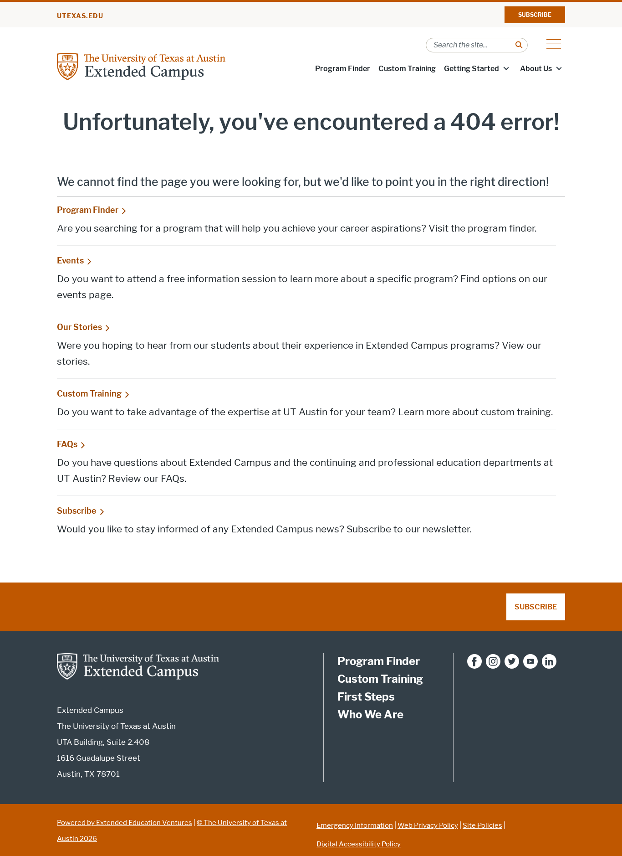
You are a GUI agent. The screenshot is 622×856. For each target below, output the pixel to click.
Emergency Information (354, 825)
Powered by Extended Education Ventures (124, 823)
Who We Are (370, 714)
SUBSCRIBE (534, 14)
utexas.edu (80, 16)
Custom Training (407, 68)
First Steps (366, 696)
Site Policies (482, 825)
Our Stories (79, 327)
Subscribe (77, 511)
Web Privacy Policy (428, 825)
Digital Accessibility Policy (358, 844)
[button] (506, 68)
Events (70, 261)
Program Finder (342, 68)
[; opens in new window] (474, 661)
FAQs (67, 444)
